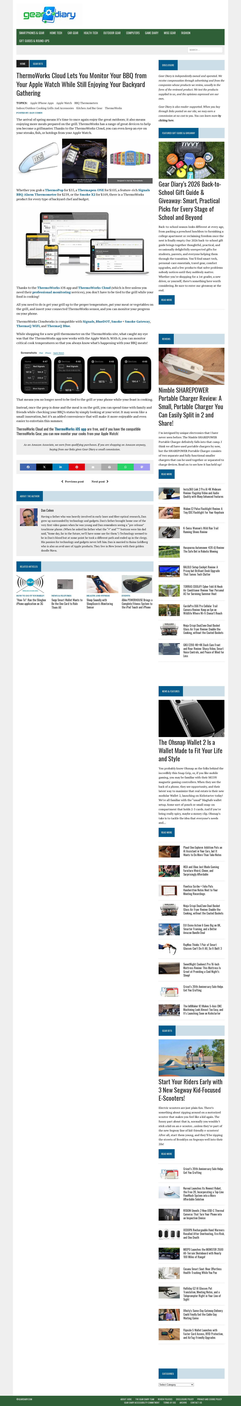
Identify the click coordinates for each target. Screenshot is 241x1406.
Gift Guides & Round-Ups (34, 41)
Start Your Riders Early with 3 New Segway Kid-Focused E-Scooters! (190, 1090)
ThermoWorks (113, 108)
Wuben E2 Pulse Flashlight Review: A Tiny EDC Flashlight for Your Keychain (203, 511)
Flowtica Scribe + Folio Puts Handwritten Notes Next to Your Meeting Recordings (200, 890)
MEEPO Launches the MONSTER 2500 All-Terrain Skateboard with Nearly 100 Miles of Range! (203, 1253)
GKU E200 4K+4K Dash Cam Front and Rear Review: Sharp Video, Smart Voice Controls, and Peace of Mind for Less (203, 650)
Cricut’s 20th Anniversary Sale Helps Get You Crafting (203, 988)
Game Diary (151, 33)
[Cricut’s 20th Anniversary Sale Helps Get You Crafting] (169, 994)
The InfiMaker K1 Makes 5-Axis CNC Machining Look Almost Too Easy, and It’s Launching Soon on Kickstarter (203, 1010)
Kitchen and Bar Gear (89, 108)
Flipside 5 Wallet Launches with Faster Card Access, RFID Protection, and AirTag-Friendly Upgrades (203, 1334)
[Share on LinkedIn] (60, 467)
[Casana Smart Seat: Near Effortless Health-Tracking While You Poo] (169, 1276)
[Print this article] (109, 467)
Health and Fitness (98, 595)
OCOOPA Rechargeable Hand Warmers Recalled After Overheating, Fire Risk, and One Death (203, 1234)
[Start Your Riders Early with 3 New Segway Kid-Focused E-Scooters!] (191, 1074)
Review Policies (165, 1399)
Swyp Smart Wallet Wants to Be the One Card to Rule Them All (67, 604)
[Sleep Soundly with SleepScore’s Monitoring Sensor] (102, 591)
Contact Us (196, 1402)
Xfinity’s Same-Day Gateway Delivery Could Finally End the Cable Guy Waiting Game (203, 1314)
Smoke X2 (87, 194)
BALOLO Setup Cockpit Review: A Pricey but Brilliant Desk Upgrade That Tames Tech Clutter (201, 571)
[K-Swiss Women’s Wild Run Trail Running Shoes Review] (169, 536)
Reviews (166, 339)
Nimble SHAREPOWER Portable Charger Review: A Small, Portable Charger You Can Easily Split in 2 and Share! (191, 406)
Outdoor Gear (112, 33)
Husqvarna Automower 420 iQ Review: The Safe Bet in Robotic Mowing (203, 549)
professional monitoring (51, 292)
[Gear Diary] (49, 14)
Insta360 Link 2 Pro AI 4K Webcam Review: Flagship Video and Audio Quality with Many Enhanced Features (203, 493)
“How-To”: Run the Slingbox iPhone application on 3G (31, 602)
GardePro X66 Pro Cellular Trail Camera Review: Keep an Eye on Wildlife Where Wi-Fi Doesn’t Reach (202, 610)
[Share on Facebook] (28, 467)
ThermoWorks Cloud (94, 287)
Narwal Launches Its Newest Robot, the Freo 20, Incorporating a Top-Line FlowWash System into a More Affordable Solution (203, 1193)
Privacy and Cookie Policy (209, 1399)
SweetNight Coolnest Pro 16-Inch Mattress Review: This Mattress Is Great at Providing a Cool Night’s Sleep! (202, 969)
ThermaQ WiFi (28, 326)
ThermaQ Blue (58, 326)
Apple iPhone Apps (42, 103)
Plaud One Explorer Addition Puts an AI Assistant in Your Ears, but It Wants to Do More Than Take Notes (202, 851)
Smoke (116, 321)
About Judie (126, 1399)
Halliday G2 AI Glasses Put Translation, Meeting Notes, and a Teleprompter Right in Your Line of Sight (202, 1293)
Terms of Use (169, 1402)
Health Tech (91, 33)
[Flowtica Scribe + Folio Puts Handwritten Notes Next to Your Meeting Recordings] (169, 894)
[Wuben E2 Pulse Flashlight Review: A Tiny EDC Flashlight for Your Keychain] (169, 516)
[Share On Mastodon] (142, 467)
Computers (133, 33)
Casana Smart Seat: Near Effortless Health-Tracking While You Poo (202, 1271)
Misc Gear (170, 33)
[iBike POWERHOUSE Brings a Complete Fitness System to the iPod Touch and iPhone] (137, 591)
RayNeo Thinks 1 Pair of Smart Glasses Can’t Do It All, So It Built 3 (202, 947)
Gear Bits (167, 1030)
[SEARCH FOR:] (205, 49)
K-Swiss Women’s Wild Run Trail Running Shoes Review (200, 530)
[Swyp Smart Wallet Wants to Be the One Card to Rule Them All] (65, 591)
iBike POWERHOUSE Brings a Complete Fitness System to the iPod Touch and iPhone (137, 604)
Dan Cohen (36, 112)
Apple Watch (64, 103)
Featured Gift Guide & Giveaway (178, 133)
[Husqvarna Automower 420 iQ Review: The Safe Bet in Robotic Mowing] (169, 555)
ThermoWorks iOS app (70, 429)
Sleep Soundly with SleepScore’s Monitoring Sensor (100, 604)
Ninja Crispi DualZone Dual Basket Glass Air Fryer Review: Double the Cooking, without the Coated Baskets (203, 629)
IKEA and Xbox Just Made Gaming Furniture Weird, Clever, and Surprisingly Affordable (201, 870)
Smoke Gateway (137, 321)
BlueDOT (103, 321)
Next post (98, 481)
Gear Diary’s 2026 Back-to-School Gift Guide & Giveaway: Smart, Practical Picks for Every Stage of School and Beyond (190, 200)
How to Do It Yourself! (30, 595)
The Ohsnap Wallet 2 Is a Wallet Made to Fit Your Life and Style (190, 750)
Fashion (185, 33)
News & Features (61, 595)
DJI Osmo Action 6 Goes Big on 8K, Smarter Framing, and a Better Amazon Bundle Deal (202, 929)
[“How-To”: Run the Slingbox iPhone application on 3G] (30, 591)
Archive (183, 1402)
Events (126, 595)
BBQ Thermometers (86, 103)
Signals (88, 321)
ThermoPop (54, 190)
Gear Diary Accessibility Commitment (142, 1402)
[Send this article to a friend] (93, 467)
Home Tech (56, 33)
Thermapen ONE (91, 190)
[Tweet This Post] (44, 467)
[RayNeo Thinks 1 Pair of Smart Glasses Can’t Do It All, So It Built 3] (169, 952)
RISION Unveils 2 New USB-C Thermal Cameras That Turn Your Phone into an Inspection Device (203, 1214)
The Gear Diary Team (144, 1399)
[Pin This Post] (77, 467)
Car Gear (73, 33)
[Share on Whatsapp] (126, 467)
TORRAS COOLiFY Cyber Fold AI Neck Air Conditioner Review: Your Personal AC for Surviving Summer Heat (203, 590)
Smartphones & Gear (31, 33)
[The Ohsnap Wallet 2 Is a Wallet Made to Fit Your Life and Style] (191, 735)
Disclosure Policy (185, 1399)
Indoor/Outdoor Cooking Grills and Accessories (45, 108)
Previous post (74, 481)
